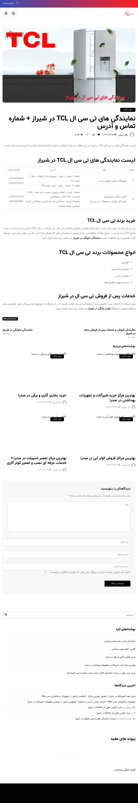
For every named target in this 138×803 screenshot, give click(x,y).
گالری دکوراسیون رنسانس (123, 649)
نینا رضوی (57, 402)
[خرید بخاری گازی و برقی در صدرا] (34, 370)
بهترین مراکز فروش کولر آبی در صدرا (107, 458)
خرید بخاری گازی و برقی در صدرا (42, 395)
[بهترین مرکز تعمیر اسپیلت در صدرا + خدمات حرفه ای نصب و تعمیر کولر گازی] (34, 433)
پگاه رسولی (123, 135)
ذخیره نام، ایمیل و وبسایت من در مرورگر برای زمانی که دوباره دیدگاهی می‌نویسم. (90, 572)
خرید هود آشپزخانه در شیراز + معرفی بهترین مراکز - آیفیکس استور (104, 696)
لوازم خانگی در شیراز (99, 308)
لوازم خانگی (128, 109)
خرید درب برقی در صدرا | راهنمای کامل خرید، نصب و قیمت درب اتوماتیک (101, 673)
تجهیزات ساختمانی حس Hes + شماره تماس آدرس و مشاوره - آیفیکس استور (99, 702)
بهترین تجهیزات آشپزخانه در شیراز (44, 702)
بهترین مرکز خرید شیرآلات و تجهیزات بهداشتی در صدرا (107, 397)
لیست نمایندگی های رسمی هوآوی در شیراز (95, 719)
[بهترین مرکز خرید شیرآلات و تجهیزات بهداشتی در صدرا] (103, 370)
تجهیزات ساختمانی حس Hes (55, 696)
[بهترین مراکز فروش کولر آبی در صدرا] (103, 433)
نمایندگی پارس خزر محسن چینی (120, 641)
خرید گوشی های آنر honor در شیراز (105, 707)
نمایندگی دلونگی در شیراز (86, 238)
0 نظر (94, 134)
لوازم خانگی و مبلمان (124, 770)
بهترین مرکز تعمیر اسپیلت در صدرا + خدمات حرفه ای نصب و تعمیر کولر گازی (36, 460)
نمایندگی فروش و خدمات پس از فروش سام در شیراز (109, 333)
